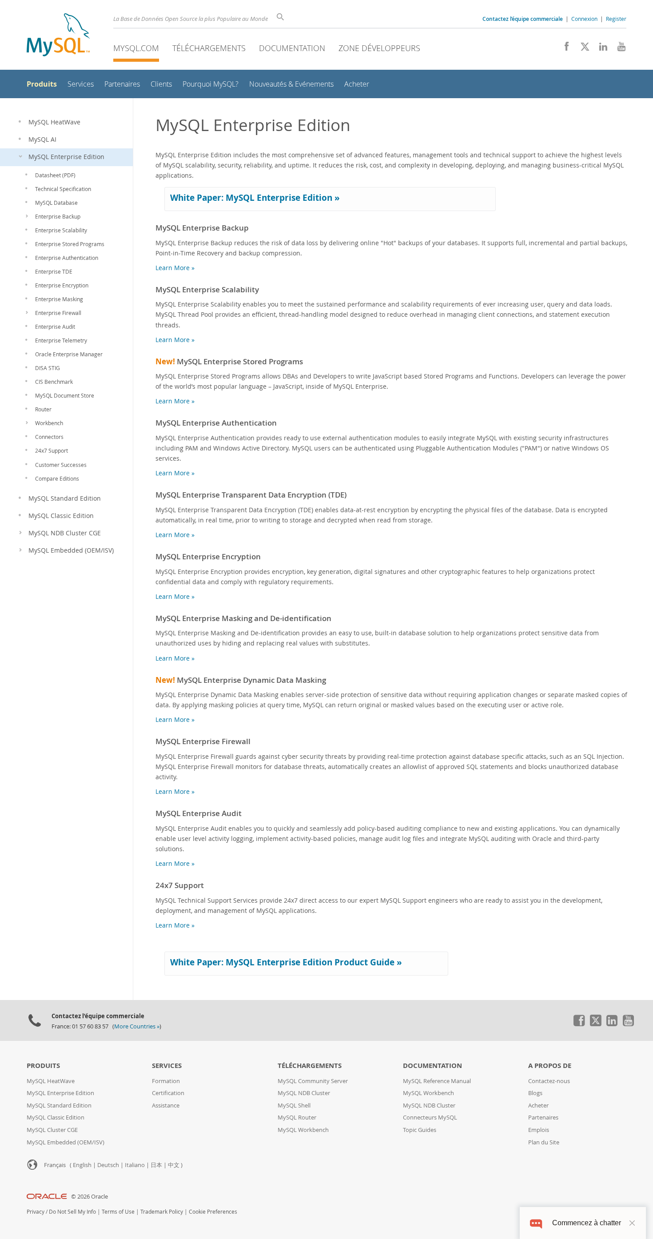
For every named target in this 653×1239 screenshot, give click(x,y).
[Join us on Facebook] (563, 49)
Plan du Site (543, 1142)
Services (167, 1065)
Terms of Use (118, 1211)
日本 (156, 1165)
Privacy (35, 1211)
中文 (173, 1165)
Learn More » (175, 267)
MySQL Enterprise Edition (60, 1093)
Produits (43, 1065)
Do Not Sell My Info (72, 1211)
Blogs (535, 1093)
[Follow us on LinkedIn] (600, 49)
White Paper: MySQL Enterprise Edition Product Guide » (286, 962)
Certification (168, 1093)
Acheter (538, 1105)
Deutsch (108, 1165)
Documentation (292, 48)
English (82, 1165)
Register (616, 18)
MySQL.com (136, 48)
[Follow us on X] (581, 49)
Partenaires (543, 1117)
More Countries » (136, 1026)
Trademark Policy (161, 1211)
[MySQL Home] (58, 35)
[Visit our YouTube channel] (618, 49)
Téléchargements (209, 48)
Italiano (135, 1165)
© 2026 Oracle (89, 1196)
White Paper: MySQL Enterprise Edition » (255, 197)
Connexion (584, 18)
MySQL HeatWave (51, 1081)
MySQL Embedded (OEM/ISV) (65, 1142)
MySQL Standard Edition (59, 1105)
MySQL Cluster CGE (52, 1130)
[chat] (536, 1223)
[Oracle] (47, 1196)
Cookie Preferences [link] (213, 1211)
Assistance (165, 1105)
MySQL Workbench (303, 1130)
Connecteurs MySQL (430, 1117)
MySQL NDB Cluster (304, 1093)
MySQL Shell (294, 1105)
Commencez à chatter (586, 1223)
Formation (166, 1081)
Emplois (538, 1130)
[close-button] (632, 1223)
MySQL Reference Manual (437, 1081)
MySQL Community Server (313, 1081)
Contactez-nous (549, 1081)
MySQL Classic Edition (55, 1117)
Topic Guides (419, 1130)
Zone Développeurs (379, 48)
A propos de (549, 1065)
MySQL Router (297, 1117)
